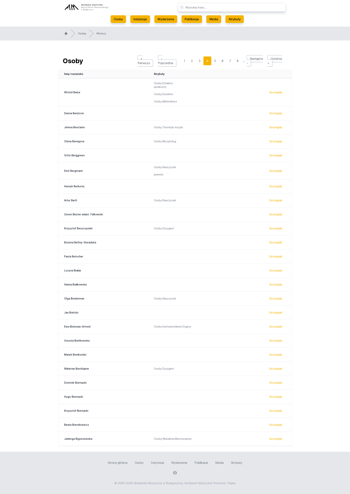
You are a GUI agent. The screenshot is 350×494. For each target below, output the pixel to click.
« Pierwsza (144, 61)
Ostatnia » (275, 61)
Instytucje (140, 19)
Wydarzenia (166, 19)
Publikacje (192, 19)
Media (213, 19)
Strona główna (117, 462)
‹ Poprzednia (165, 61)
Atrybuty (235, 19)
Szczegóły (275, 92)
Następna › (255, 61)
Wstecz (101, 33)
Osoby (118, 19)
